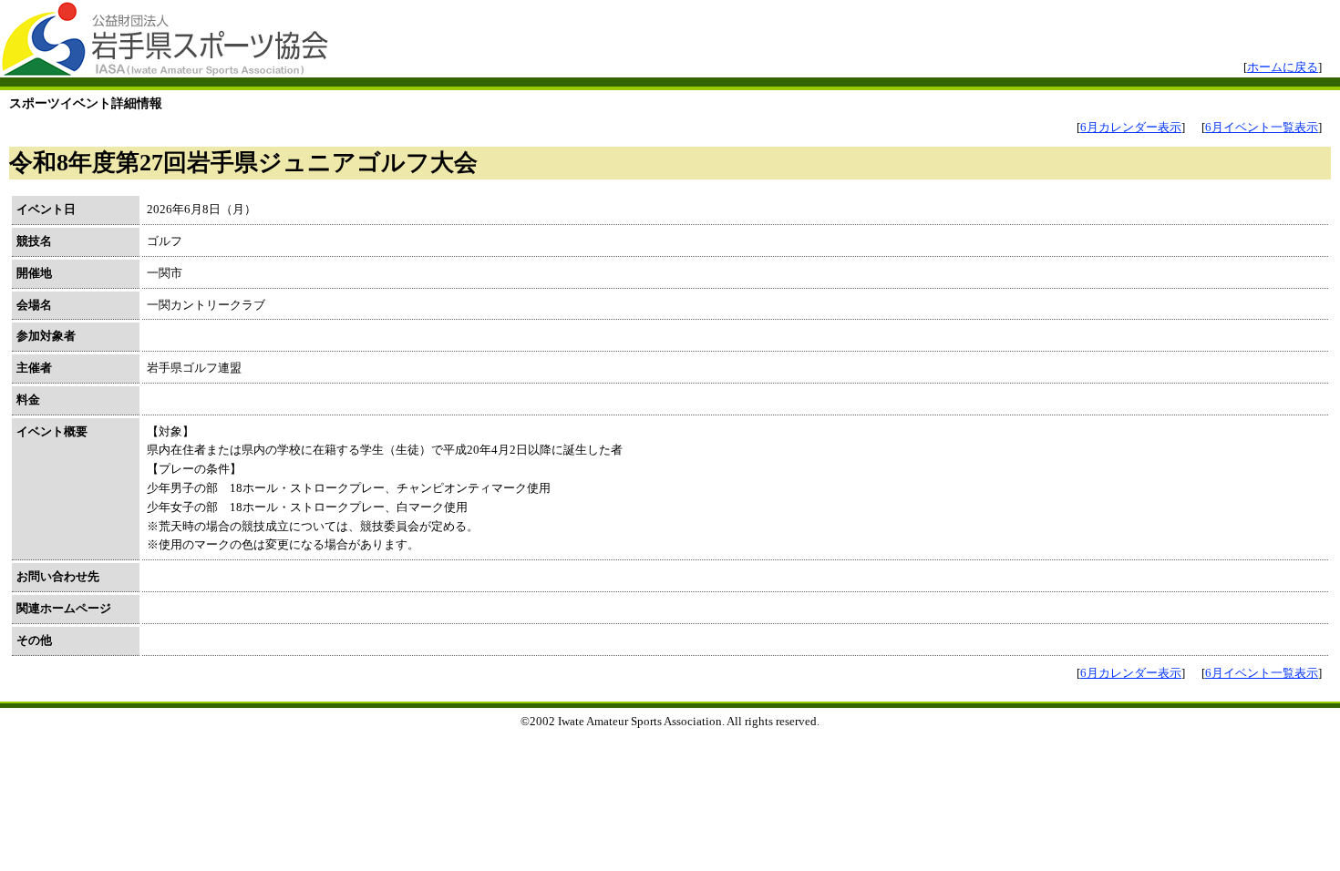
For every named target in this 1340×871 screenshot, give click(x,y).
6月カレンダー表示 (1130, 127)
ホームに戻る (1282, 67)
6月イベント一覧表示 (1261, 127)
